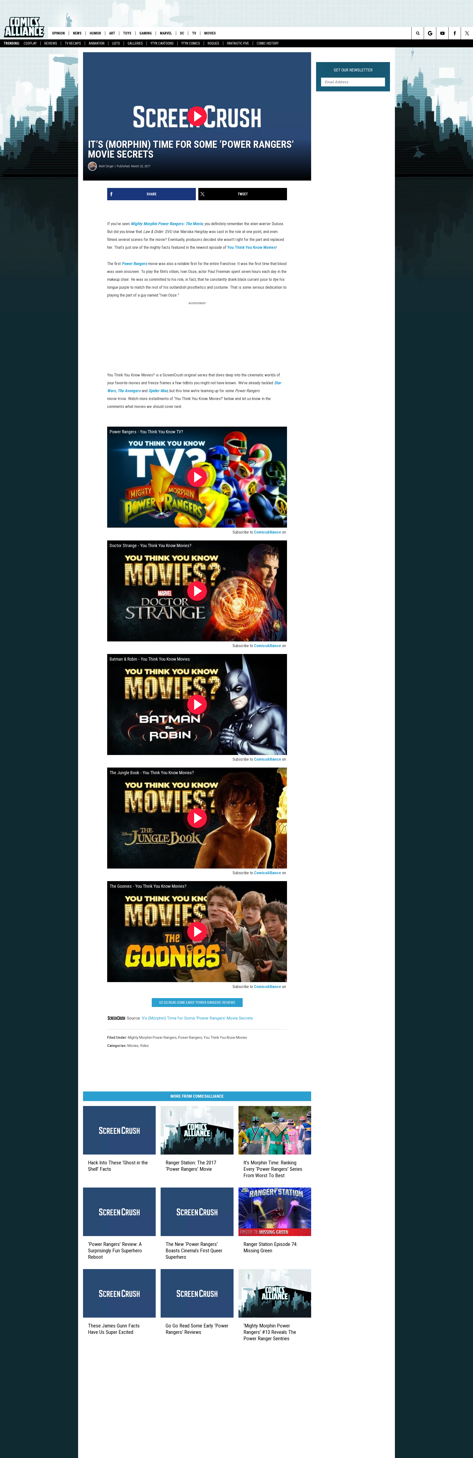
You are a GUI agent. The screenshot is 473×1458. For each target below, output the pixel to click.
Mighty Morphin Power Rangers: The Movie (167, 223)
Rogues (213, 43)
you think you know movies (225, 1037)
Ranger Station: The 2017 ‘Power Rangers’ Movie (191, 1166)
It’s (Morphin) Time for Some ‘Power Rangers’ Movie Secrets (197, 1018)
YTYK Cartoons (162, 43)
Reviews (50, 43)
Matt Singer (106, 166)
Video (144, 1046)
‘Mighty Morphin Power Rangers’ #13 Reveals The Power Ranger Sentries (269, 1332)
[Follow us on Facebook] (455, 33)
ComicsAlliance (267, 532)
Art (112, 33)
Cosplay (30, 43)
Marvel (166, 33)
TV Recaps (73, 43)
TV (194, 33)
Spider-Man (158, 390)
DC (182, 33)
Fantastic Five (238, 43)
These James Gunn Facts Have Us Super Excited (114, 1329)
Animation (96, 43)
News (77, 33)
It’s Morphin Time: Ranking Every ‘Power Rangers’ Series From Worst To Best (272, 1169)
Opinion (58, 33)
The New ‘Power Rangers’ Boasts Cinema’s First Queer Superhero (194, 1250)
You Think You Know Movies (251, 247)
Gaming (145, 33)
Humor (95, 33)
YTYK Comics (190, 43)
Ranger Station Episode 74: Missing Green (270, 1247)
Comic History (268, 43)
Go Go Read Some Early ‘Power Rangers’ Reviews (197, 1003)
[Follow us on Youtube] (442, 33)
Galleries (135, 43)
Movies (210, 33)
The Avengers (129, 390)
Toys (127, 33)
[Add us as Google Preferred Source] (430, 33)
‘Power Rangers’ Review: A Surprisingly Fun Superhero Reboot (115, 1250)
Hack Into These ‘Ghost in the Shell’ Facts (118, 1166)
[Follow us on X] (467, 33)
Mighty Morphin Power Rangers (152, 1037)
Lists (116, 43)
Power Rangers (135, 263)
